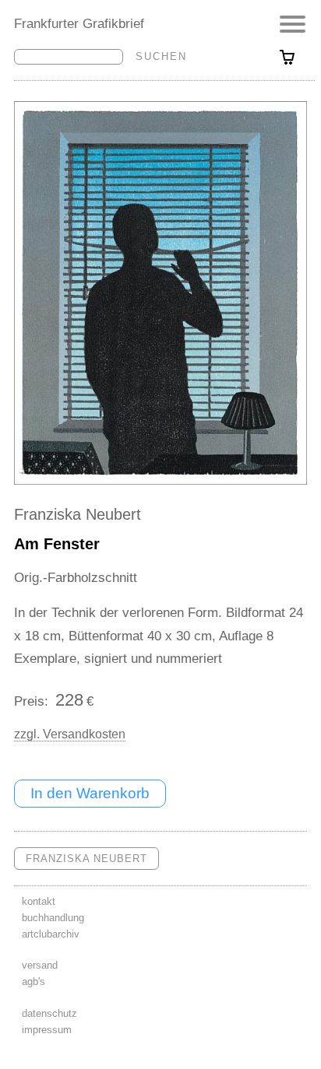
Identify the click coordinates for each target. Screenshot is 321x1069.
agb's (33, 981)
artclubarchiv (50, 934)
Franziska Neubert (77, 514)
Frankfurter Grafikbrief (79, 23)
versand (40, 965)
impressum (47, 1030)
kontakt (38, 901)
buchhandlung (53, 918)
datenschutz (49, 1013)
